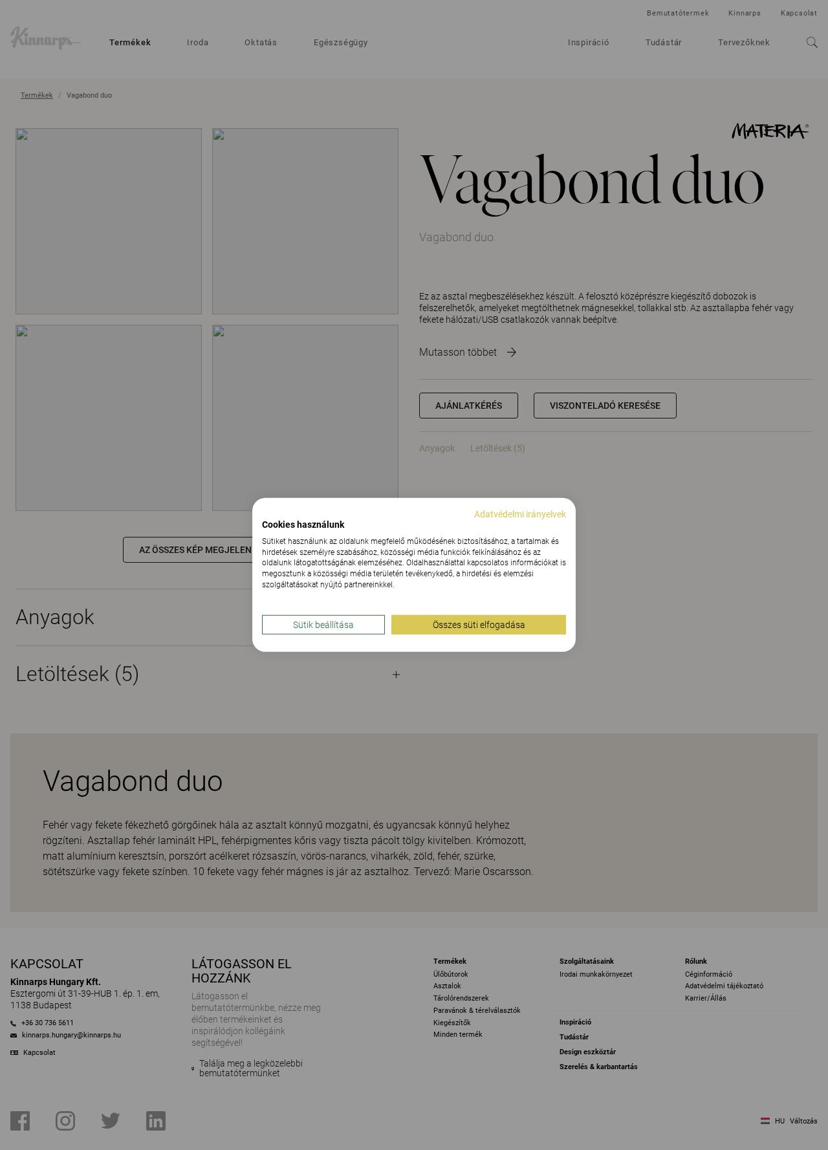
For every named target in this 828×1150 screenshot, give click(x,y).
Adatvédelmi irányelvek (520, 514)
